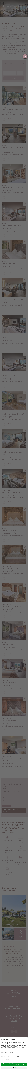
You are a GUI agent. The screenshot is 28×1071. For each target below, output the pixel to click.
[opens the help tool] (25, 56)
